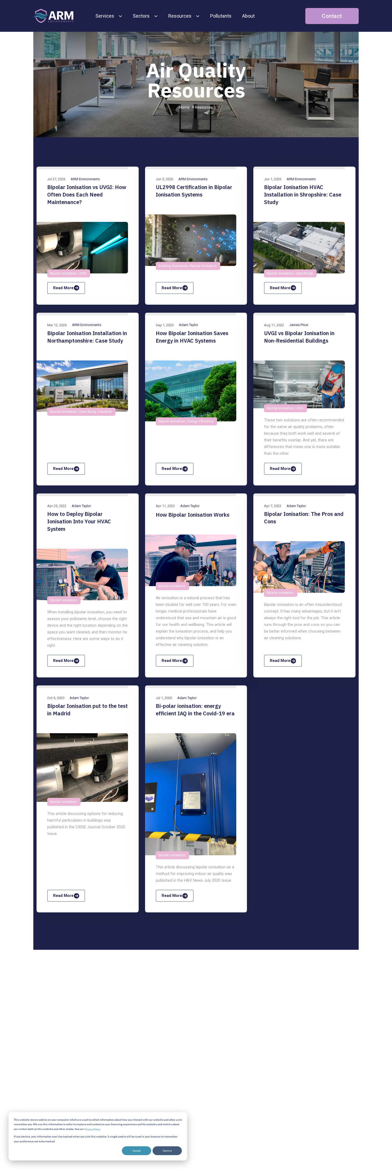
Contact (332, 16)
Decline (167, 1150)
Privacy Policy (92, 1129)
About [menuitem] (248, 16)
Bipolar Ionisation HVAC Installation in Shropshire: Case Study (302, 194)
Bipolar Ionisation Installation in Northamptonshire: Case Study (87, 336)
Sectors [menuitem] (141, 16)
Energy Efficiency (200, 421)
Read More (63, 287)
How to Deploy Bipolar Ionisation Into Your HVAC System (79, 521)
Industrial (105, 412)
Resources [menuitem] (179, 16)
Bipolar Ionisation (63, 273)
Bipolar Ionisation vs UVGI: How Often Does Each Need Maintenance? (86, 194)
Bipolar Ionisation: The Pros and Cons (303, 517)
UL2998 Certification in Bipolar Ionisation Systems (194, 190)
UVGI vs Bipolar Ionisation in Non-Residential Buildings (299, 336)
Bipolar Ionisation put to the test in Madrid (87, 709)
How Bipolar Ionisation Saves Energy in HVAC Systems (192, 336)
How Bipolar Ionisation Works (192, 514)
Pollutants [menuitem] (220, 16)
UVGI (82, 273)
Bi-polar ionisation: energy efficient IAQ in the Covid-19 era (195, 709)
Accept (137, 1150)
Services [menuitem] (104, 16)
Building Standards (173, 266)
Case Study (304, 273)
